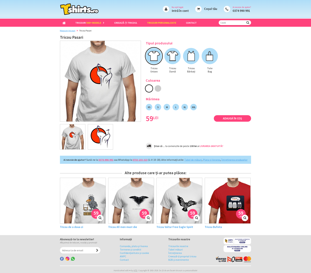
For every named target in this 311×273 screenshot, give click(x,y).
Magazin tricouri (67, 30)
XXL (194, 107)
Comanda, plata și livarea (134, 246)
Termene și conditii (130, 249)
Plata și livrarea (211, 159)
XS (149, 107)
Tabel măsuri (175, 249)
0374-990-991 (105, 159)
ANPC (123, 256)
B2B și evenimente (178, 259)
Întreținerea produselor (234, 159)
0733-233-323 (140, 159)
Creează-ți (125, 22)
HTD (135, 270)
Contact (191, 22)
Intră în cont (180, 11)
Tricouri (88, 22)
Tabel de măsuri (193, 159)
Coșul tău (210, 9)
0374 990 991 (241, 11)
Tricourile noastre (178, 246)
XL (185, 107)
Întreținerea (175, 253)
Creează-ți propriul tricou (182, 256)
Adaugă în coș (232, 118)
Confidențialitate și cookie (134, 253)
